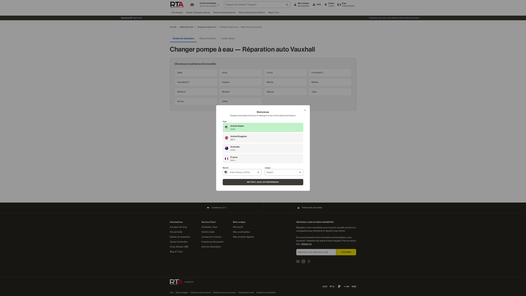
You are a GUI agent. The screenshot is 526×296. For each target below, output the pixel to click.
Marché (225, 168)
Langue (268, 168)
